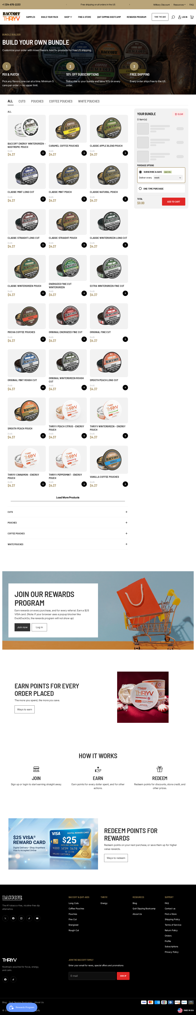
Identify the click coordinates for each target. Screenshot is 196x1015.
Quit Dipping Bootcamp (109, 16)
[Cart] (192, 17)
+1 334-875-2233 (11, 4)
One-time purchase (153, 188)
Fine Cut (73, 919)
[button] (66, 4)
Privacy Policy (172, 952)
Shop (66, 16)
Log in (39, 627)
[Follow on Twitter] (5, 918)
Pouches (73, 914)
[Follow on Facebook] (13, 918)
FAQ (191, 4)
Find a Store (171, 914)
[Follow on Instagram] (21, 918)
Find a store (84, 16)
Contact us (170, 908)
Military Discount (161, 4)
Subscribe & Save (153, 171)
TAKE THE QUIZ (160, 17)
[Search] (173, 17)
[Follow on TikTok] (29, 918)
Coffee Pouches (76, 908)
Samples (30, 16)
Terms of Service (173, 925)
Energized (74, 925)
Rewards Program (136, 16)
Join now (22, 627)
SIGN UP (123, 976)
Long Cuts (74, 903)
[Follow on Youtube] (37, 918)
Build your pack (49, 16)
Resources (178, 4)
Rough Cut (74, 930)
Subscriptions (171, 946)
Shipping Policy (172, 919)
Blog (135, 903)
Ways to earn (24, 709)
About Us (137, 914)
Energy (104, 903)
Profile (168, 941)
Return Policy (171, 930)
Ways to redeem (116, 857)
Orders (168, 935)
